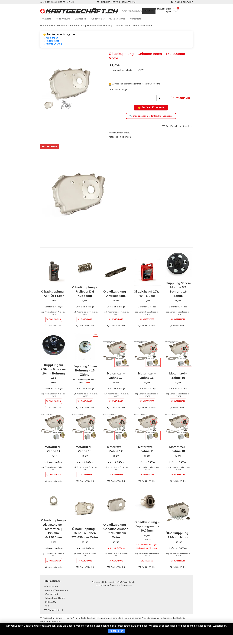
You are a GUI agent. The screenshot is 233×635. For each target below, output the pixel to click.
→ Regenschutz (51, 40)
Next (106, 84)
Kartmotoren (74, 25)
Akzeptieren (116, 630)
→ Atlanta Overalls (52, 43)
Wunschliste (135, 18)
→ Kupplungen (50, 37)
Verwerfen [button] (56, 621)
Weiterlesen (147, 560)
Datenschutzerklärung (55, 598)
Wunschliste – (55, 610)
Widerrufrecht (51, 594)
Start (42, 25)
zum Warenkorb (163, 9)
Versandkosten (120, 70)
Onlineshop (80, 18)
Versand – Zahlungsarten (56, 590)
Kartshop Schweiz (56, 25)
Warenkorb (182, 97)
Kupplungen (89, 25)
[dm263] (70, 84)
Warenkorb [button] (55, 319)
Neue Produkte (63, 18)
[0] (176, 12)
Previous (35, 84)
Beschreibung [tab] (49, 146)
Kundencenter (97, 18)
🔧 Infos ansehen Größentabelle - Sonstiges (150, 116)
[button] (177, 126)
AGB (47, 605)
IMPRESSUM (50, 602)
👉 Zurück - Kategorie (151, 107)
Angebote (46, 18)
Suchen (149, 10)
